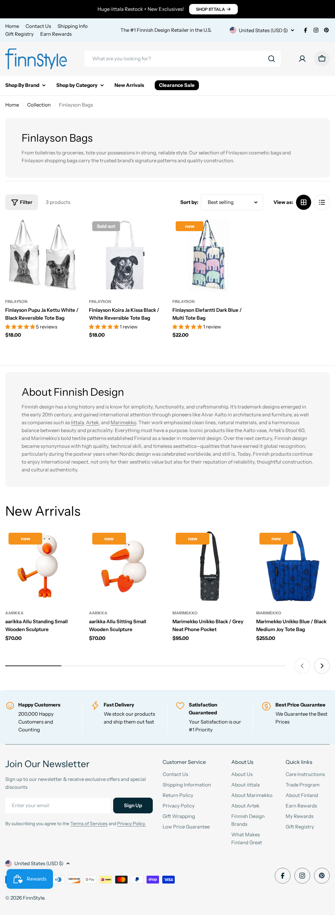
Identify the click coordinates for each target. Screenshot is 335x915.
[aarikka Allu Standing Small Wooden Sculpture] (42, 566)
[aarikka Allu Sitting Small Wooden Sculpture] (126, 566)
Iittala (77, 422)
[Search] (271, 59)
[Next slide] (322, 666)
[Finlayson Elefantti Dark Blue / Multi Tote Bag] (209, 255)
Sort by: (189, 202)
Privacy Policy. (131, 823)
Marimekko (123, 422)
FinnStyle (33, 898)
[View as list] (322, 202)
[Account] (302, 59)
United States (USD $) (263, 30)
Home (12, 26)
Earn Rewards (56, 34)
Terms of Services (89, 823)
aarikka (14, 612)
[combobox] (182, 59)
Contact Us (38, 26)
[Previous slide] (302, 666)
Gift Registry (19, 34)
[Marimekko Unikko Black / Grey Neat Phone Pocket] (209, 566)
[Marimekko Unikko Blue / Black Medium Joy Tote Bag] (293, 566)
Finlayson (16, 301)
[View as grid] (303, 202)
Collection (39, 105)
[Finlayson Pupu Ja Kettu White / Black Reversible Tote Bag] (42, 255)
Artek (92, 422)
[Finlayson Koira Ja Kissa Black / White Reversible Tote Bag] (126, 255)
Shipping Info (73, 26)
